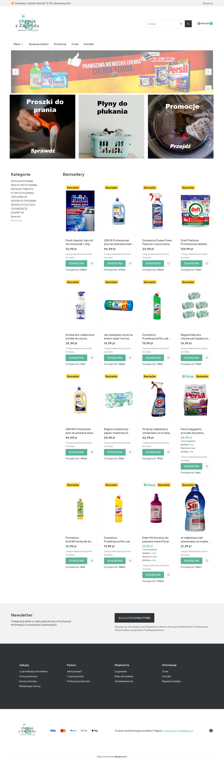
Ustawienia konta (124, 681)
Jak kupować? (74, 671)
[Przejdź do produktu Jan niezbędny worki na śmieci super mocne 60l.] (118, 305)
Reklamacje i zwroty (30, 686)
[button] (188, 23)
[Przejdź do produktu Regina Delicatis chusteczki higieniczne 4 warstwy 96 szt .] (195, 305)
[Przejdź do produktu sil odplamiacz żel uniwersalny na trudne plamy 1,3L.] (195, 508)
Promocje (16, 220)
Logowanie (121, 671)
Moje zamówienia (124, 676)
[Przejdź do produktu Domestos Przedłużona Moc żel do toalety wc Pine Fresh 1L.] (157, 305)
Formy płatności (28, 676)
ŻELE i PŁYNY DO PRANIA (24, 184)
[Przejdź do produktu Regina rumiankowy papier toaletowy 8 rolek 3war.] (118, 400)
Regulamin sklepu (171, 681)
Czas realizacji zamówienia (33, 671)
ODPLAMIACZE (19, 196)
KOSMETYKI (17, 212)
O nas (165, 671)
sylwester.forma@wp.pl (178, 730)
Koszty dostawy (28, 681)
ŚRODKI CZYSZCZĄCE (23, 204)
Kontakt (166, 676)
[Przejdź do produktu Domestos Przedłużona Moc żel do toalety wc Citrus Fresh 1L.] (118, 508)
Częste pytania (75, 676)
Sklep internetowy (111, 756)
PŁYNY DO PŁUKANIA (22, 192)
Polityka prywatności (78, 681)
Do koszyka (76, 263)
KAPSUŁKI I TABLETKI (22, 188)
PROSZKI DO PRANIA (22, 181)
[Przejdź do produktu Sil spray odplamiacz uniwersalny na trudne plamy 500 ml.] (157, 400)
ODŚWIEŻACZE (19, 208)
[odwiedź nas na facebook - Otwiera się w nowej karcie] (211, 731)
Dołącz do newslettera (134, 617)
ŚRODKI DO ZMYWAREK (23, 200)
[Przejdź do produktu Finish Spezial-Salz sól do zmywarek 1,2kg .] (80, 211)
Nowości (16, 216)
